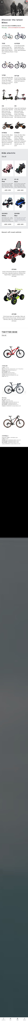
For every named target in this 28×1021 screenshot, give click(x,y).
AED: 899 (8, 193)
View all (4, 159)
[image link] (8, 38)
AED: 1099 (7, 227)
